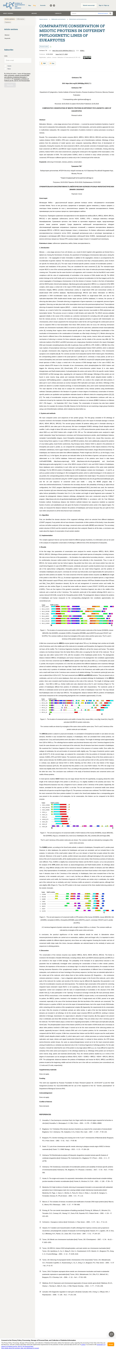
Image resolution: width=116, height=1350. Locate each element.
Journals (42, 5)
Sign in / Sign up (104, 5)
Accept (111, 1344)
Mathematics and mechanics (58, 19)
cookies (83, 1344)
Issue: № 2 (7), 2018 (62, 54)
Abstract (7, 35)
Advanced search (103, 13)
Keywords (7, 38)
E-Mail (6, 56)
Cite (53, 63)
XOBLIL (82, 50)
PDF (44, 63)
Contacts (58, 13)
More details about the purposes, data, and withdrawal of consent (20, 1348)
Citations (8, 22)
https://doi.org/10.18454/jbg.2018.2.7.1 (63, 50)
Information (20, 19)
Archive (34, 13)
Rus (29, 5)
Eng (34, 5)
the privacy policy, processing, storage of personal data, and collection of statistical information (17, 75)
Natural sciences (43, 19)
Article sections (10, 19)
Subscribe (10, 85)
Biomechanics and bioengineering (77, 19)
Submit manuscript (89, 5)
